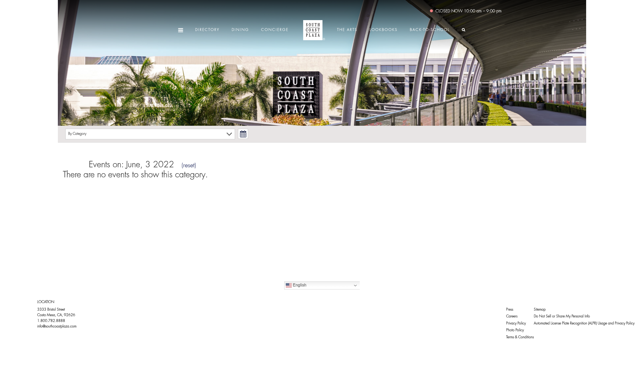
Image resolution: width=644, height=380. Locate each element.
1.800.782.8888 (51, 321)
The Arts (347, 30)
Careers (511, 316)
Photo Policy (515, 330)
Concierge (275, 30)
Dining (240, 30)
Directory (207, 30)
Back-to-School (430, 30)
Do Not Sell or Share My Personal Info (562, 316)
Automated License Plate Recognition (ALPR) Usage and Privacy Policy (584, 323)
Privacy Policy (516, 323)
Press (509, 310)
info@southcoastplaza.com (56, 326)
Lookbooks (384, 30)
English (299, 285)
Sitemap (540, 310)
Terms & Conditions (520, 337)
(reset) (189, 166)
